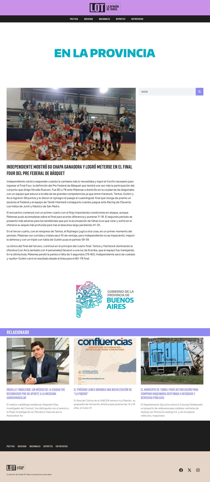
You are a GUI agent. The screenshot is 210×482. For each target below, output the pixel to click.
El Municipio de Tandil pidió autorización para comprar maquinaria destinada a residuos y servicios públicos (169, 393)
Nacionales (104, 18)
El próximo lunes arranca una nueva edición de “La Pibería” (103, 391)
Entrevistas (137, 18)
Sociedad (88, 18)
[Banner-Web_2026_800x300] (105, 321)
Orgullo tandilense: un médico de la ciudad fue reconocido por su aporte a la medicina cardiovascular (36, 393)
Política (74, 18)
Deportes (120, 18)
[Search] (199, 91)
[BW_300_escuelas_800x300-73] (105, 75)
